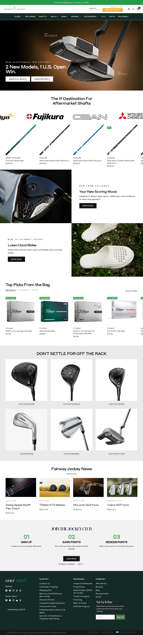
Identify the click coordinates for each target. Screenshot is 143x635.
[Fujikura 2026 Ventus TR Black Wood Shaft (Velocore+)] (122, 140)
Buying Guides (102, 593)
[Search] (133, 9)
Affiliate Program (81, 606)
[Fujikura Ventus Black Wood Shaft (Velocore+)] (54, 140)
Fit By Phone (79, 587)
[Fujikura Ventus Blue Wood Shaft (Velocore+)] (88, 140)
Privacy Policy (92, 632)
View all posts (71, 474)
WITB (98, 597)
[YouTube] (17, 600)
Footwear (24, 290)
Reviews (99, 587)
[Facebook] (7, 590)
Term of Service (107, 632)
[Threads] (21, 590)
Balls (53, 16)
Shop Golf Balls (131, 291)
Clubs (17, 16)
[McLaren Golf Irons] (88, 487)
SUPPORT (44, 579)
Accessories (90, 16)
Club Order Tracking (48, 587)
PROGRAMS (78, 579)
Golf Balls (11, 290)
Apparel (75, 16)
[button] (18, 79)
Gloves (35, 290)
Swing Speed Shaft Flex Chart (18, 506)
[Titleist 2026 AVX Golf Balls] (54, 310)
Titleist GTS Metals (52, 505)
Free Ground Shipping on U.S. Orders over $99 (71, 2)
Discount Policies (47, 600)
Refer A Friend (79, 603)
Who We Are (101, 583)
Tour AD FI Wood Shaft (15, 160)
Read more (10, 513)
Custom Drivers (26, 404)
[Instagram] (14, 590)
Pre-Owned (30, 16)
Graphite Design (13, 158)
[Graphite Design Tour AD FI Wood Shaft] (21, 140)
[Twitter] (11, 590)
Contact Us (44, 583)
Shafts (42, 16)
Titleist (9, 328)
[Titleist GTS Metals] (54, 487)
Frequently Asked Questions (52, 603)
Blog (98, 590)
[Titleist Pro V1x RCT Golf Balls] (122, 310)
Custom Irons (26, 454)
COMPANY (101, 579)
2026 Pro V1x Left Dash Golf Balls (19, 331)
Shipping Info (45, 590)
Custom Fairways (71, 404)
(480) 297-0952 (94, 9)
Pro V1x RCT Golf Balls (116, 331)
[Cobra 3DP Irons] (122, 487)
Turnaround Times (47, 606)
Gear (63, 16)
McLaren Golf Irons (85, 505)
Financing (77, 600)
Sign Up (120, 617)
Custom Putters (116, 454)
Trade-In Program (81, 596)
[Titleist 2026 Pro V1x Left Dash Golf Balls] (21, 310)
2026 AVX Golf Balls (47, 331)
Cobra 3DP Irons (118, 505)
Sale (103, 16)
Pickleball (123, 16)
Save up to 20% (113, 10)
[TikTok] (17, 590)
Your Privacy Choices (128, 632)
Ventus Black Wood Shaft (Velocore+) (54, 160)
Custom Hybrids (116, 404)
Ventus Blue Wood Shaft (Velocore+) (87, 160)
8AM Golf (33, 632)
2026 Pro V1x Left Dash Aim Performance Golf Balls (84, 332)
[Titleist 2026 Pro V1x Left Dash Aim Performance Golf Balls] (88, 310)
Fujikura (43, 158)
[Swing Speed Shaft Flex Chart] (21, 487)
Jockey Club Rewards (82, 583)
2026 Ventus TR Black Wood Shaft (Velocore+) (120, 161)
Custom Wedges (71, 454)
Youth (112, 16)
